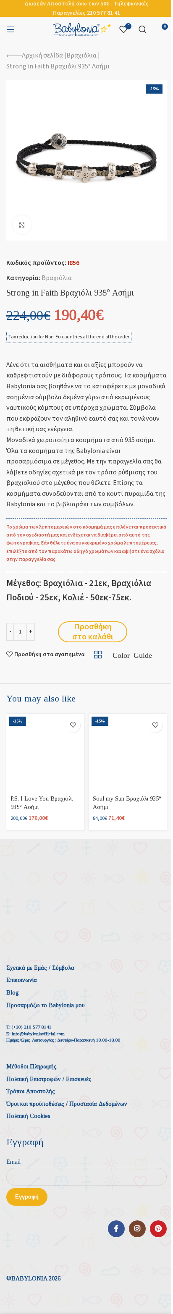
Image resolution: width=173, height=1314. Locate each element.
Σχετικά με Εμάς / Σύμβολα (40, 968)
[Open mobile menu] (10, 29)
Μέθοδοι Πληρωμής (31, 1066)
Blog (12, 992)
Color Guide (132, 654)
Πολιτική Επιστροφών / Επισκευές (49, 1079)
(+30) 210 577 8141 (32, 1026)
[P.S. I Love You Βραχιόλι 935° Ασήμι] (45, 753)
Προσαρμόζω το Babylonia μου (45, 1005)
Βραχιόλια (81, 55)
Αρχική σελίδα (42, 55)
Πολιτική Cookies (28, 1116)
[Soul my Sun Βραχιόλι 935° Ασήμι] (128, 753)
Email (13, 1162)
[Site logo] (82, 29)
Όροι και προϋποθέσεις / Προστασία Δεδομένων (66, 1104)
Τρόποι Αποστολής (30, 1091)
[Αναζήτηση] (142, 29)
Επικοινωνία (21, 980)
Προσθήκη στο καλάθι (92, 631)
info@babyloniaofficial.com (38, 1033)
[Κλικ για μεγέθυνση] (22, 224)
